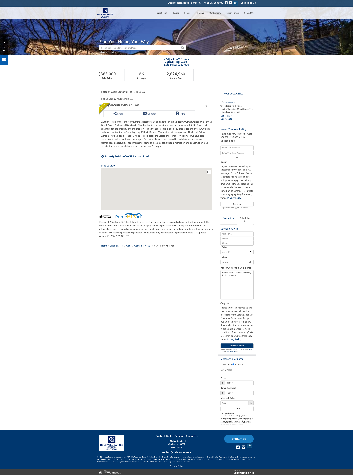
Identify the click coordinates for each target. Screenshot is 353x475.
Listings (114, 245)
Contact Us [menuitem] (249, 13)
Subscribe (237, 204)
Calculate (237, 409)
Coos (129, 245)
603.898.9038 (216, 3)
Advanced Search (106, 52)
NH (122, 245)
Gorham (138, 245)
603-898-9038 (229, 102)
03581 (148, 245)
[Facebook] (226, 3)
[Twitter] (230, 3)
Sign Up (252, 3)
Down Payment (228, 388)
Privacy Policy (234, 198)
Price (223, 378)
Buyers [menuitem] (176, 13)
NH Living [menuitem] (200, 13)
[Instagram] (235, 3)
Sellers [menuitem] (187, 13)
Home (104, 245)
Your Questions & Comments (235, 267)
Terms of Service (230, 351)
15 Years (227, 370)
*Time (223, 257)
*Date (223, 247)
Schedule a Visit (245, 220)
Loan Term (226, 364)
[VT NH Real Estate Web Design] (244, 472)
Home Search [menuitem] (161, 13)
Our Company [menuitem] (215, 13)
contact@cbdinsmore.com (187, 3)
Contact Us (226, 115)
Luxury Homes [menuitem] (233, 13)
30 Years (238, 364)
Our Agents (226, 119)
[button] (183, 47)
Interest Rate (227, 398)
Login (243, 3)
